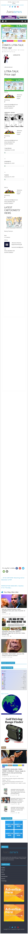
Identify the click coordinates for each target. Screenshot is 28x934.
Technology (3, 880)
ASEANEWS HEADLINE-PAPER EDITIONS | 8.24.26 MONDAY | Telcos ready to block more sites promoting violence (18, 791)
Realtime (8, 713)
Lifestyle (19, 40)
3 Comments (21, 50)
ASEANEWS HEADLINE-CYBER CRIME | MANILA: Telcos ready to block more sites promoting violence (13, 772)
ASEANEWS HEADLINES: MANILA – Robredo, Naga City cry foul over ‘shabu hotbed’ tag (13, 633)
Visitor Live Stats (4, 693)
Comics (4, 40)
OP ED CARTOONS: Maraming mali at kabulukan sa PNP (12, 579)
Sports (2, 872)
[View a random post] (25, 21)
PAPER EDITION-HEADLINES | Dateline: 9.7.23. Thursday (12, 587)
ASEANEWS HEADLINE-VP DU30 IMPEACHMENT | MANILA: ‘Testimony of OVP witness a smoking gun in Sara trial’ (18, 800)
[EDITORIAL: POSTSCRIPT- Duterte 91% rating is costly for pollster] (14, 640)
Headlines (15, 765)
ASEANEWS (5, 765)
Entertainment (10, 40)
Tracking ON (13, 713)
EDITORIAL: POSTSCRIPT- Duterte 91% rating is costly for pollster (13, 654)
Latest (15, 40)
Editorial (3, 870)
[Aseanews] (2, 21)
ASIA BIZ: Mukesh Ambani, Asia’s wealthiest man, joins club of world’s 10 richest (13, 610)
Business (3, 878)
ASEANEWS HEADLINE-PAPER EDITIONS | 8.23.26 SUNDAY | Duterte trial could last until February (17, 809)
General (10, 765)
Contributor (14, 50)
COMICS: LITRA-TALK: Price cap (9, 51)
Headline (3, 867)
